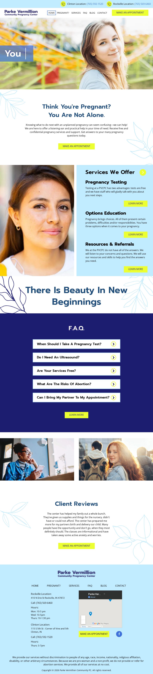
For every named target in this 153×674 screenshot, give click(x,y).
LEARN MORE (135, 234)
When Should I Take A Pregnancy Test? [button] (69, 344)
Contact (102, 12)
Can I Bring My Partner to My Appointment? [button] (73, 397)
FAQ (85, 12)
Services (76, 12)
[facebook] (119, 634)
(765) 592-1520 (95, 4)
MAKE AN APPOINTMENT (130, 12)
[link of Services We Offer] (143, 172)
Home (51, 12)
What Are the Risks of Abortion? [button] (64, 384)
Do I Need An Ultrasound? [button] (58, 357)
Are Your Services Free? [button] (56, 370)
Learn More (135, 203)
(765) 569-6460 (142, 4)
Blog (92, 12)
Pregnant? (63, 12)
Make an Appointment (76, 146)
